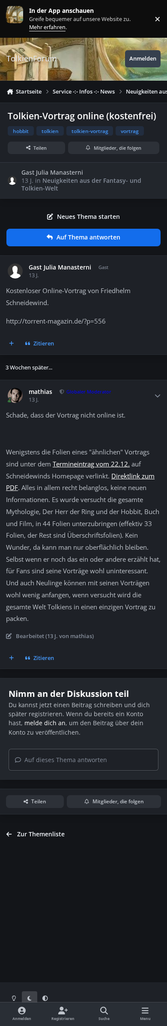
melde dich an (45, 723)
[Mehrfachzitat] (11, 344)
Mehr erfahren (21, 19)
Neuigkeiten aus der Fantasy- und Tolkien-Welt (81, 184)
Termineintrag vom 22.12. (91, 464)
